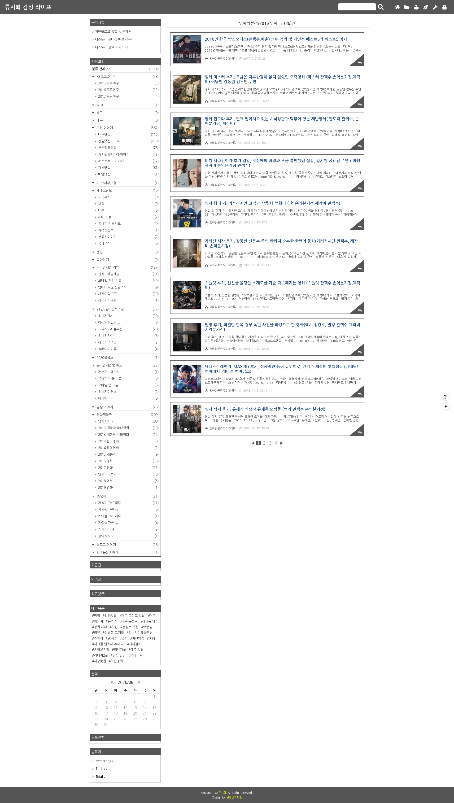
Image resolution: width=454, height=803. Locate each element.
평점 (97, 615)
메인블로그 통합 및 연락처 (113, 31)
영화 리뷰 (100, 627)
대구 (152, 615)
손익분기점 (101, 649)
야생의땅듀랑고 (128, 322)
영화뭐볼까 (127, 414)
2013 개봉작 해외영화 (128, 434)
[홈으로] (397, 7)
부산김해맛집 (128, 147)
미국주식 (128, 197)
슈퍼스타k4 (128, 529)
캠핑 (127, 252)
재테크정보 (127, 190)
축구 (127, 112)
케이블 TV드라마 (128, 516)
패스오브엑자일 (128, 372)
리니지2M (128, 316)
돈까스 (112, 621)
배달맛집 (128, 174)
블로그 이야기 (127, 544)
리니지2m (101, 655)
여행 (152, 638)
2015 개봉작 (128, 454)
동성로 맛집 (130, 627)
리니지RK (128, 335)
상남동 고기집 (114, 632)
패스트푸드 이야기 (128, 161)
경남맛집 (128, 167)
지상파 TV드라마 (128, 503)
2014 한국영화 (128, 441)
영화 (124, 638)
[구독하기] (445, 406)
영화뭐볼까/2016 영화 (223, 58)
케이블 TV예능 (128, 522)
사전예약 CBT (128, 294)
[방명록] (416, 7)
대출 (128, 210)
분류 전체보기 (125, 69)
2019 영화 (128, 487)
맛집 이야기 (127, 128)
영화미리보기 (128, 474)
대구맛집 (100, 661)
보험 (128, 203)
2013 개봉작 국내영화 (128, 428)
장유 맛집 (119, 655)
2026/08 (125, 682)
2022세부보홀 (127, 183)
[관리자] (435, 7)
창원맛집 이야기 (128, 141)
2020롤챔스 (127, 357)
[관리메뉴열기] (445, 396)
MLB (127, 105)
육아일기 (127, 260)
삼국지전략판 (128, 300)
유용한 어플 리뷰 (128, 378)
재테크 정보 (128, 217)
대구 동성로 (129, 621)
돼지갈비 (135, 644)
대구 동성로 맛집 (133, 615)
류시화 (222, 792)
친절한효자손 (234, 797)
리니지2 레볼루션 (128, 329)
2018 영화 (128, 481)
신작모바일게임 (128, 274)
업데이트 (136, 655)
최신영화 (117, 661)
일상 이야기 (127, 407)
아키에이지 (128, 398)
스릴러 (98, 638)
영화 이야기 (128, 421)
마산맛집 (138, 638)
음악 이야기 (128, 536)
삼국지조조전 (128, 342)
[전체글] (406, 7)
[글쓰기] (425, 7)
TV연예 (127, 496)
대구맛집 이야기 (128, 134)
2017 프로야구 (128, 96)
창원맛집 (111, 615)
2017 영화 (128, 467)
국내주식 (128, 243)
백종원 (147, 627)
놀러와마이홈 (128, 349)
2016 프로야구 (128, 90)
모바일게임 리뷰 (127, 267)
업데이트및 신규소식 (128, 287)
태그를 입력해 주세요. (109, 644)
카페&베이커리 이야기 (128, 154)
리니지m (120, 649)
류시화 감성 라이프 (28, 7)
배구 (127, 120)
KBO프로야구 (127, 76)
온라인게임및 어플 (127, 365)
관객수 (112, 638)
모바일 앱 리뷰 (128, 385)
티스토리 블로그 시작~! (111, 47)
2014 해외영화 (128, 448)
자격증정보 (128, 230)
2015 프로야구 (128, 83)
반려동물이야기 (127, 552)
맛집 (115, 627)
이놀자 (98, 621)
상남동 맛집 (150, 621)
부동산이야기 (128, 237)
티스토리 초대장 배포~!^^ (113, 39)
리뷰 (97, 632)
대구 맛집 (137, 649)
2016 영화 (128, 461)
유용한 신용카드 (128, 223)
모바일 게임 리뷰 (128, 280)
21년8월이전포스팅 (127, 309)
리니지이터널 (128, 391)
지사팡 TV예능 (128, 509)
